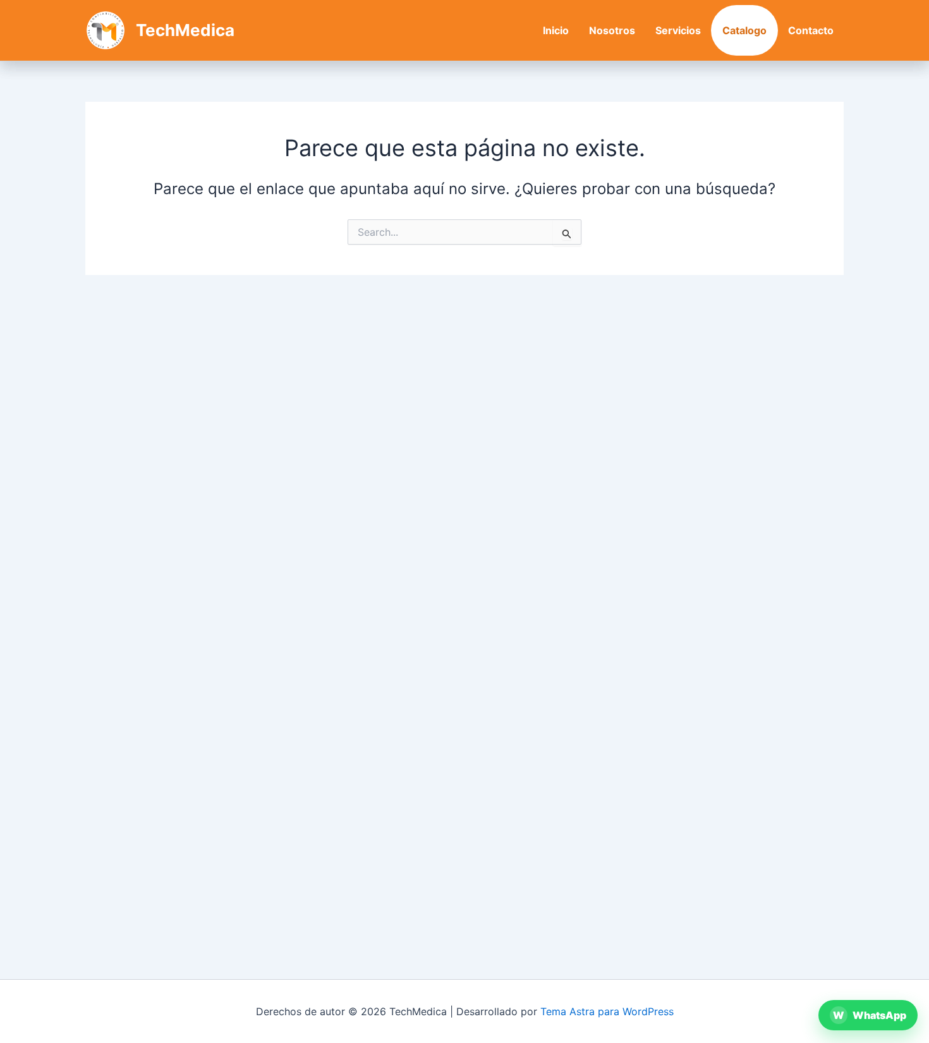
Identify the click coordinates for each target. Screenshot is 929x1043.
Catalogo (744, 30)
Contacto (811, 30)
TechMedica (185, 30)
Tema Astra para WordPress (607, 1011)
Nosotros (612, 30)
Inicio (556, 30)
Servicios (678, 30)
